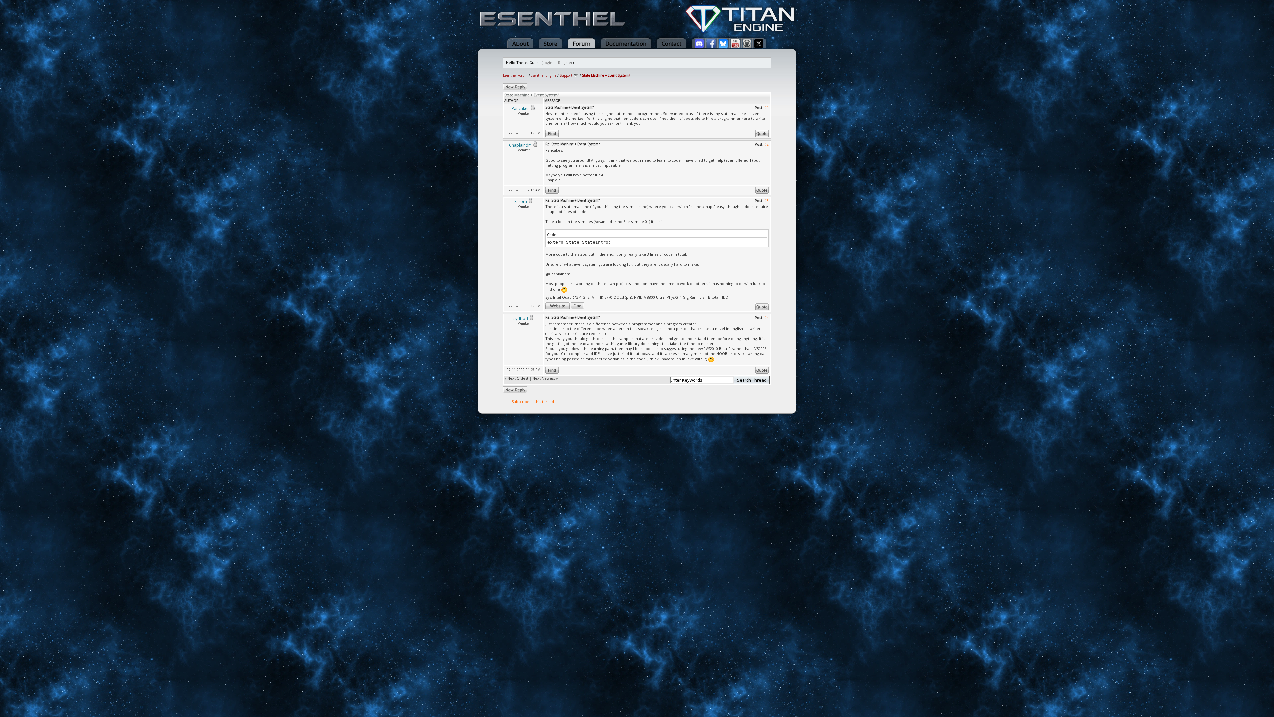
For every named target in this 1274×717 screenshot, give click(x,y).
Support (566, 75)
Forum (581, 43)
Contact (671, 43)
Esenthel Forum (515, 75)
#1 (766, 107)
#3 (766, 200)
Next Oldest (517, 378)
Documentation (625, 43)
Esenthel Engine (543, 75)
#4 (766, 317)
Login (547, 62)
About (520, 43)
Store (550, 43)
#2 (766, 144)
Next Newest (543, 378)
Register (565, 62)
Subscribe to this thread (533, 401)
